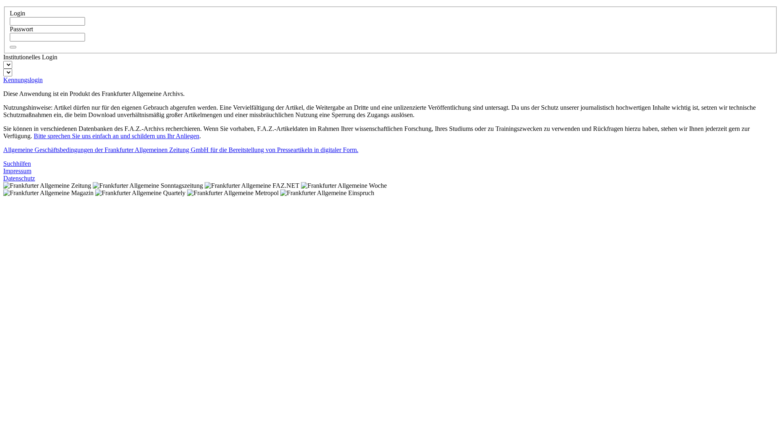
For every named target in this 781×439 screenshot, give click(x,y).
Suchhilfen (17, 163)
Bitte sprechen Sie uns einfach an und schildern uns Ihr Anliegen (116, 136)
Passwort (21, 29)
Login (17, 13)
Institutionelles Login (30, 57)
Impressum (17, 170)
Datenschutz (19, 178)
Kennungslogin (23, 79)
